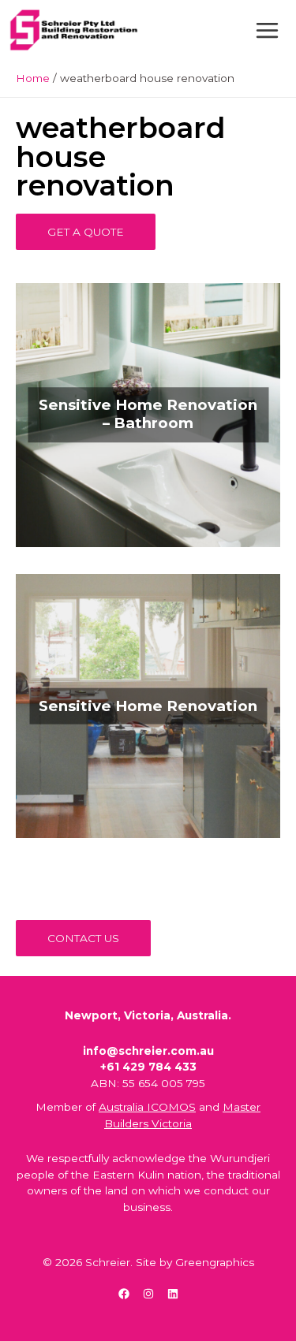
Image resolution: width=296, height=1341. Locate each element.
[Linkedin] (173, 1293)
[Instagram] (148, 1293)
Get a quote (85, 231)
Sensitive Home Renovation (148, 705)
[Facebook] (124, 1293)
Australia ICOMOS (147, 1107)
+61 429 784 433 (148, 1066)
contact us (83, 938)
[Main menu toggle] (267, 30)
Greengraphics (214, 1262)
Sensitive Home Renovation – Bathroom (148, 415)
